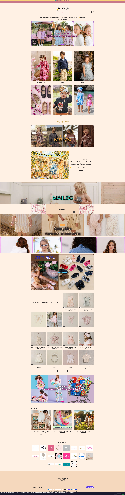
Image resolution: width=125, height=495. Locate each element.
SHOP (81, 171)
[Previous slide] (33, 33)
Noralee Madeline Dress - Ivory (39, 355)
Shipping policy (69, 480)
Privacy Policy (71, 492)
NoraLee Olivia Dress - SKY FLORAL (86, 298)
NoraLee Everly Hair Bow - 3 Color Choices (86, 336)
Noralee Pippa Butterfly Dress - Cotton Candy (54, 317)
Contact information (74, 480)
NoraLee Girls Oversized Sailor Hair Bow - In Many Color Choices (38, 317)
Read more (41, 423)
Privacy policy (60, 480)
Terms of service (64, 480)
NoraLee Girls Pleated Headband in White (54, 355)
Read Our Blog (90, 397)
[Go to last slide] (33, 267)
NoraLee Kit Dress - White (70, 355)
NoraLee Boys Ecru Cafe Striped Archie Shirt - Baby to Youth (86, 356)
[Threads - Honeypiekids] (33, 476)
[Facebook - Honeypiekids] (35, 476)
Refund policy (55, 480)
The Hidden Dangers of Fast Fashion (83, 420)
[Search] (31, 12)
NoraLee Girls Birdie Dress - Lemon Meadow (38, 336)
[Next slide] (92, 33)
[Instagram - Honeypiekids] (36, 476)
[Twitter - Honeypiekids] (31, 476)
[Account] (91, 12)
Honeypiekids (51, 480)
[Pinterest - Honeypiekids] (39, 476)
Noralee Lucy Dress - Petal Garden (70, 298)
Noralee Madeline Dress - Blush (70, 336)
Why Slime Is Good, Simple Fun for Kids (62, 420)
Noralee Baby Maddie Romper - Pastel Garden (86, 317)
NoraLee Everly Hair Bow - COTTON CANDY (70, 317)
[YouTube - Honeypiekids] (41, 476)
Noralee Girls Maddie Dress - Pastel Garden (54, 336)
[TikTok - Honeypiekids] (38, 476)
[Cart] (93, 12)
